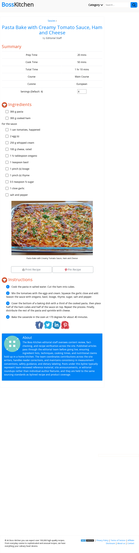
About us (121, 543)
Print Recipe (33, 269)
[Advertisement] (52, 418)
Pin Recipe (74, 269)
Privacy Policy (102, 540)
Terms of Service (117, 540)
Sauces (51, 20)
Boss (18, 4)
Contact (130, 543)
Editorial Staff (43, 337)
